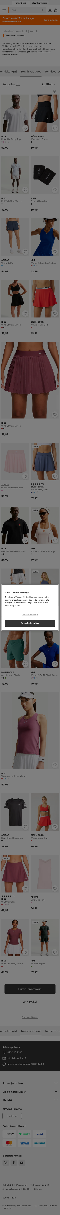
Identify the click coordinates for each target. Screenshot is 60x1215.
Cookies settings (30, 614)
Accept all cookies (30, 623)
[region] (30, 607)
